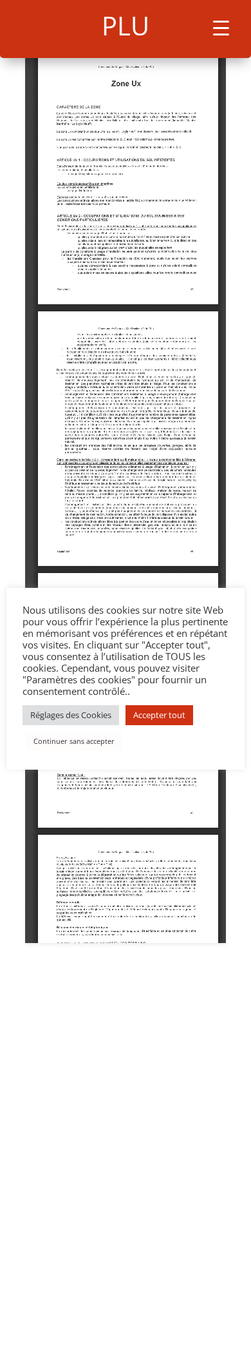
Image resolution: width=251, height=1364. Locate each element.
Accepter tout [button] (159, 715)
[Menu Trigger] (221, 27)
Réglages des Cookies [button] (70, 715)
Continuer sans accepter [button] (74, 741)
